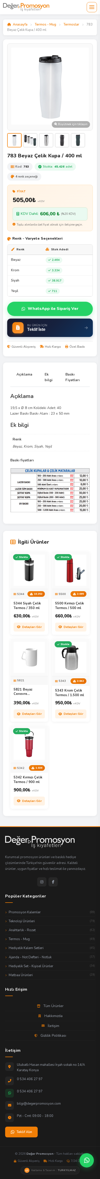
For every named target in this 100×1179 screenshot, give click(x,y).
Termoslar (71, 24)
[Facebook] (53, 881)
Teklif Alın (24, 1132)
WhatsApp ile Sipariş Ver (53, 308)
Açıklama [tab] (24, 374)
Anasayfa (20, 24)
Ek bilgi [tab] (49, 377)
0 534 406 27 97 (30, 1079)
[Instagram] (41, 881)
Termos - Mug (45, 24)
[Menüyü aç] (92, 7)
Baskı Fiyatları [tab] (72, 377)
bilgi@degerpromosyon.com (39, 1103)
